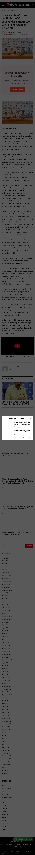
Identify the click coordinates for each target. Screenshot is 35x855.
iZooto (30, 437)
